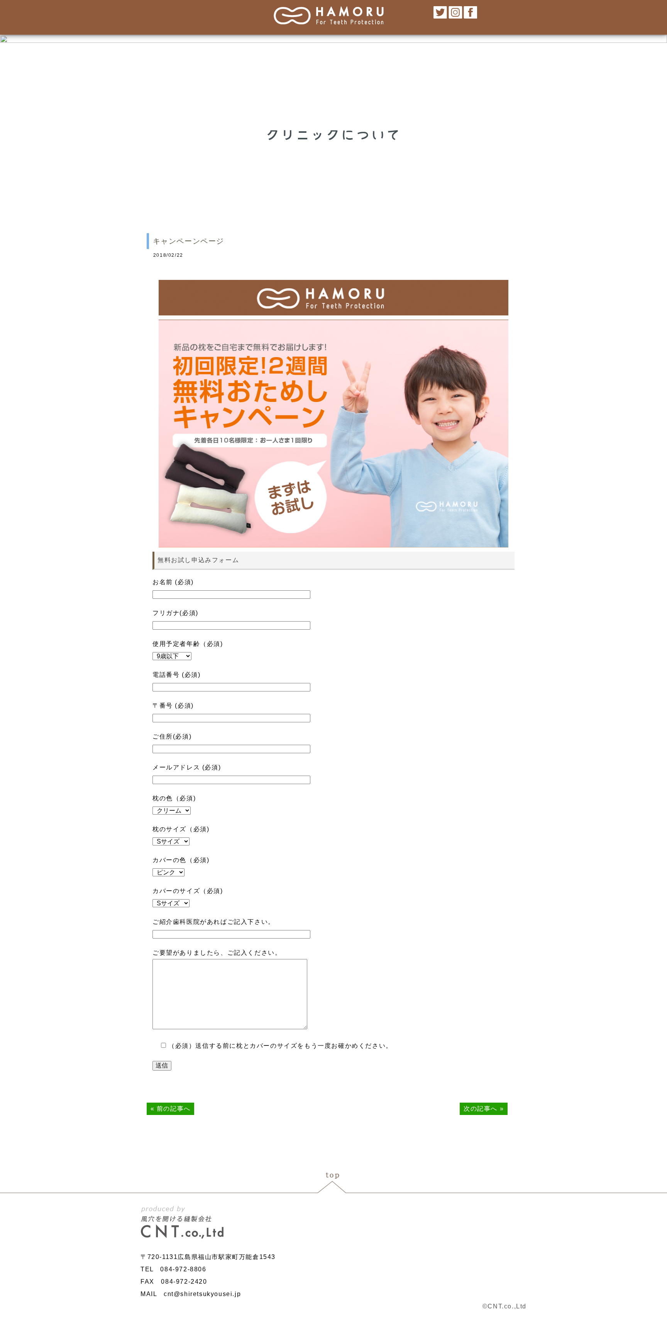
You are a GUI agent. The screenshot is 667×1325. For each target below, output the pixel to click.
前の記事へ (174, 1108)
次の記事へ (481, 1108)
